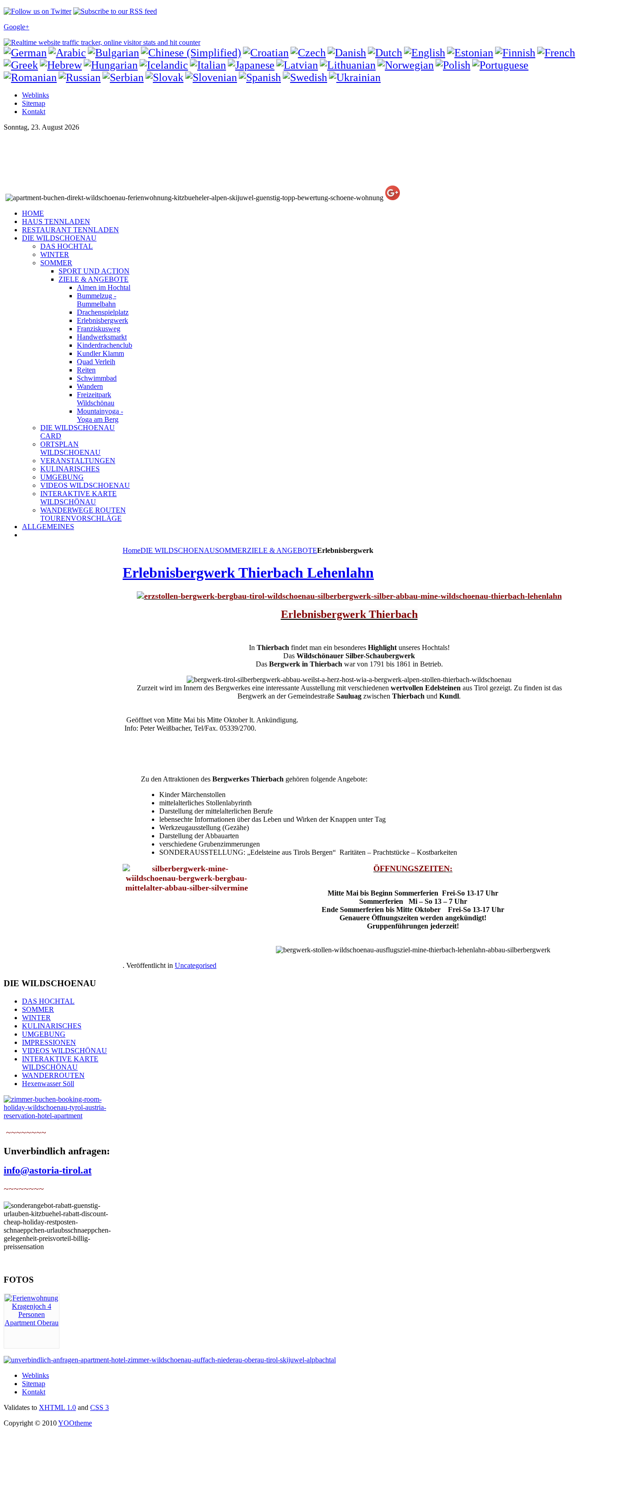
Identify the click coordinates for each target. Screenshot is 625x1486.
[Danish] (347, 52)
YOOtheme (75, 1423)
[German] (25, 52)
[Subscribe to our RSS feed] (115, 11)
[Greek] (21, 65)
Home (131, 550)
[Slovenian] (211, 77)
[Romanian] (30, 77)
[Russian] (80, 77)
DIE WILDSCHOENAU (177, 550)
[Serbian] (123, 77)
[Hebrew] (61, 65)
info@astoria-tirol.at (48, 1170)
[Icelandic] (164, 65)
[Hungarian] (111, 65)
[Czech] (308, 52)
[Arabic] (67, 52)
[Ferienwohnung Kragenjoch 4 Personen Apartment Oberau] (32, 1323)
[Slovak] (164, 77)
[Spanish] (260, 77)
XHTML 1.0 (57, 1407)
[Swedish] (305, 77)
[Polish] (453, 65)
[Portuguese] (500, 65)
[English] (424, 52)
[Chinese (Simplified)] (191, 52)
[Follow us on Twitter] (37, 11)
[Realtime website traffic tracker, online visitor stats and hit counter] (102, 42)
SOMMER (231, 550)
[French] (556, 52)
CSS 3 (99, 1407)
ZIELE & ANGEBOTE (282, 550)
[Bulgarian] (113, 52)
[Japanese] (251, 65)
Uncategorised (195, 965)
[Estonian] (470, 52)
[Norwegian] (405, 65)
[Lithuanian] (348, 65)
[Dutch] (385, 52)
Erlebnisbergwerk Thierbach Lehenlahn (248, 572)
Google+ (16, 27)
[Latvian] (297, 65)
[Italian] (208, 65)
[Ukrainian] (355, 77)
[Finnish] (515, 52)
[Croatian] (266, 52)
